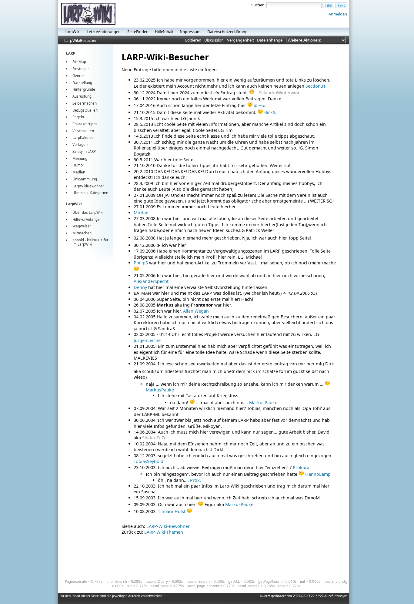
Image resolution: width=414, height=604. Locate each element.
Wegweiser (81, 226)
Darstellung (82, 82)
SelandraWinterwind (280, 93)
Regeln (78, 117)
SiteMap (79, 61)
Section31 (315, 86)
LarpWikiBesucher (80, 40)
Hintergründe (83, 89)
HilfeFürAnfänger (86, 219)
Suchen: (258, 5)
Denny (140, 287)
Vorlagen (80, 144)
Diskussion (214, 40)
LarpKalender (83, 137)
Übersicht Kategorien (90, 192)
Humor (78, 165)
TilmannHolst (171, 511)
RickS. (270, 112)
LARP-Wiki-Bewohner (168, 526)
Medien (78, 172)
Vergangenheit (240, 40)
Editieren (193, 40)
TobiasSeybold (148, 461)
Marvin (260, 105)
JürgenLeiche (147, 340)
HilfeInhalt (164, 31)
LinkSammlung (84, 179)
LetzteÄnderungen (104, 31)
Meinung (79, 158)
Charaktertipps (84, 124)
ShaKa (148, 438)
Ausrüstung (82, 96)
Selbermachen (84, 103)
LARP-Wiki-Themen (163, 532)
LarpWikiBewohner (88, 186)
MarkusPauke (160, 390)
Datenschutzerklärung (227, 31)
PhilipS (141, 263)
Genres (78, 75)
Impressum (190, 31)
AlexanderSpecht (151, 281)
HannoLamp (318, 474)
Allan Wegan (196, 311)
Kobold (78, 240)
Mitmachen (82, 233)
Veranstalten (83, 131)
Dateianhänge (269, 40)
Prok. (195, 480)
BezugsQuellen (85, 110)
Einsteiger (80, 68)
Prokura (301, 467)
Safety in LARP (84, 151)
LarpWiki (72, 31)
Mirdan (141, 213)
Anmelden (338, 14)
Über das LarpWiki (87, 212)
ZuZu (161, 438)
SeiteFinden (138, 31)
